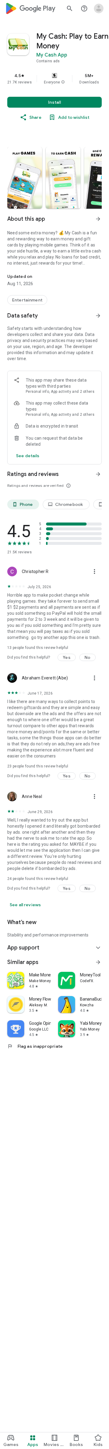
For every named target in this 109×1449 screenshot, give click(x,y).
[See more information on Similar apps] (98, 962)
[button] (63, 82)
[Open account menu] (98, 8)
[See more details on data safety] (28, 455)
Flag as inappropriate (35, 1046)
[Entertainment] (27, 299)
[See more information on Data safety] (98, 315)
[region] (54, 78)
